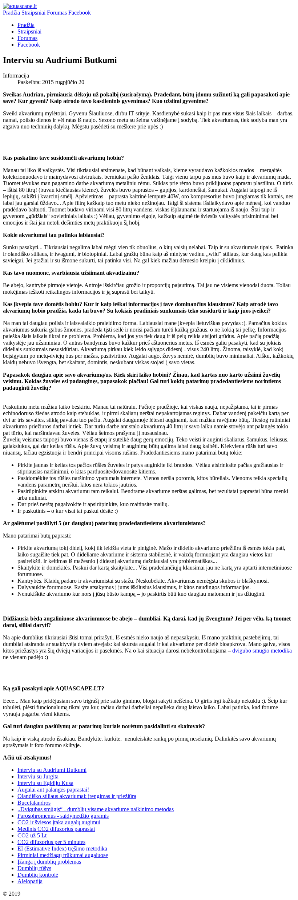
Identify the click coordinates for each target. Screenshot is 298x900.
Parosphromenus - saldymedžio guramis (63, 816)
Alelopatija (30, 881)
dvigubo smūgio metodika (262, 650)
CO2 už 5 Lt (32, 835)
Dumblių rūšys (34, 868)
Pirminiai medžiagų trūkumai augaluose (62, 855)
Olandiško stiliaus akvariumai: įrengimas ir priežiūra (76, 796)
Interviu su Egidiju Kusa (45, 783)
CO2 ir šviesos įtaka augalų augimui (58, 822)
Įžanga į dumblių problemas (49, 862)
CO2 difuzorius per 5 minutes (51, 842)
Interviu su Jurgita (38, 776)
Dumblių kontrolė (37, 875)
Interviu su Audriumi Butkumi (51, 770)
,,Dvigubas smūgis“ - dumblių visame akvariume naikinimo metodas (95, 809)
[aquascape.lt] (20, 6)
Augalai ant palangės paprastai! (53, 789)
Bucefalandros (34, 803)
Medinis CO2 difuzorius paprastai (56, 829)
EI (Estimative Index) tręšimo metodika (62, 848)
